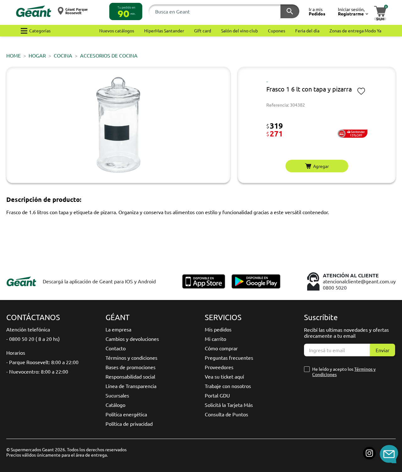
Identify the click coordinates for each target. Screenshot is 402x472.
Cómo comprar (221, 348)
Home (13, 55)
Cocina (63, 55)
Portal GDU (217, 395)
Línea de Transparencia (131, 385)
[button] (125, 11)
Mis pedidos (218, 329)
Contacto (116, 348)
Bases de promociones (130, 366)
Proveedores (219, 366)
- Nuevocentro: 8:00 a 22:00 (37, 371)
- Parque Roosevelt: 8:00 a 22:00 (42, 361)
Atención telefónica (28, 329)
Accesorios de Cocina (109, 55)
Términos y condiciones (131, 357)
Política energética (126, 414)
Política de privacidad (129, 423)
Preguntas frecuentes (229, 357)
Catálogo (115, 404)
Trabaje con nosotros (228, 385)
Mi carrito (215, 338)
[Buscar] (289, 11)
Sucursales (117, 395)
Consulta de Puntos (226, 414)
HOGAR (37, 55)
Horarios (15, 352)
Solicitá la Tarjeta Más (229, 404)
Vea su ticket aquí (224, 376)
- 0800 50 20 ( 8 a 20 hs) (33, 338)
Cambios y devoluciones (132, 338)
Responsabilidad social (130, 376)
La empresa (118, 329)
